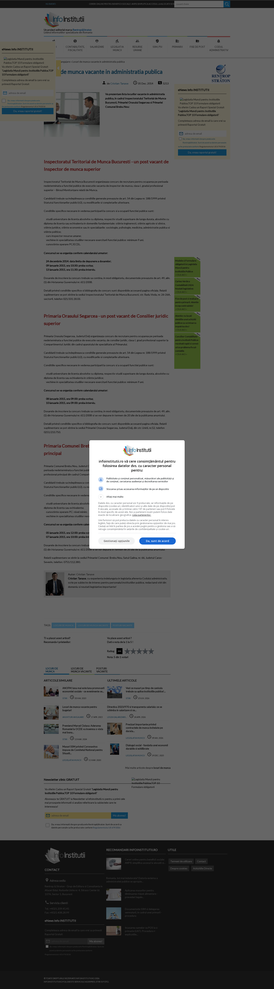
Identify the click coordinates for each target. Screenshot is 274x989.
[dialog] (137, 494)
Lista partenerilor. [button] (141, 515)
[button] (137, 496)
